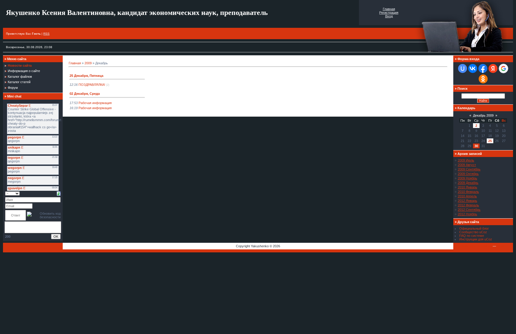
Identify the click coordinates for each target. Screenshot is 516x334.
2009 (88, 63)
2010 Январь (467, 187)
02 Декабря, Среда (85, 93)
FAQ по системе (471, 235)
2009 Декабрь (468, 182)
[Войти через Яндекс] (493, 68)
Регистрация (388, 12)
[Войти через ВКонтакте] (472, 68)
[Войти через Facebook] (482, 68)
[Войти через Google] (503, 68)
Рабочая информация (95, 103)
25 (490, 141)
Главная (389, 9)
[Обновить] (59, 193)
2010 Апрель (467, 196)
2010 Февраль (468, 191)
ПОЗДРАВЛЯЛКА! (92, 84)
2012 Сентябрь (469, 209)
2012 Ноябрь (467, 214)
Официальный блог (474, 228)
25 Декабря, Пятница (86, 75)
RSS (46, 33)
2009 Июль (466, 160)
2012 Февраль (468, 205)
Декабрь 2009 (483, 115)
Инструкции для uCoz (475, 239)
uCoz (501, 246)
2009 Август (467, 165)
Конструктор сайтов (477, 246)
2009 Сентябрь (469, 169)
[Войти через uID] (462, 68)
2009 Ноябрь (467, 178)
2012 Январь (467, 200)
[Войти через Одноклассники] (483, 78)
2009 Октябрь (468, 174)
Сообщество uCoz (473, 232)
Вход (389, 16)
